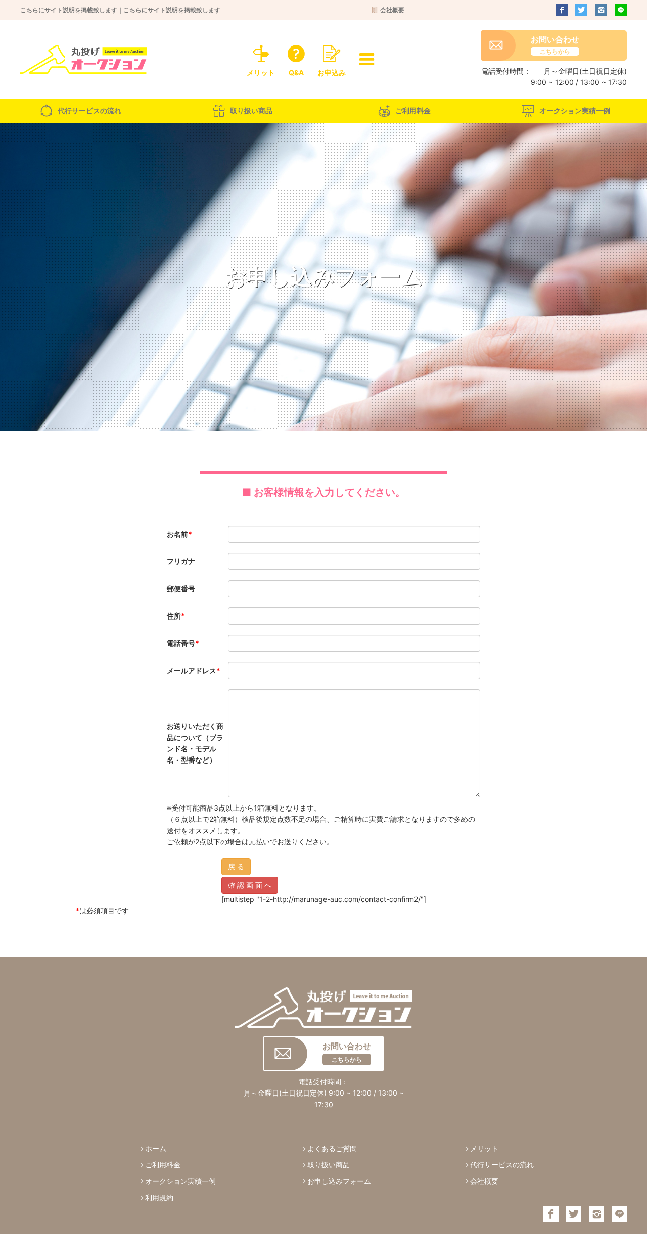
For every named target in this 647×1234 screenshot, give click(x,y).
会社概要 (392, 10)
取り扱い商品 (251, 110)
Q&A (296, 72)
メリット (261, 72)
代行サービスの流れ (89, 110)
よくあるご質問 (332, 1148)
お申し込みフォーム (339, 1181)
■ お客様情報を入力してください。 (323, 492)
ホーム (155, 1148)
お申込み (331, 72)
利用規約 (159, 1197)
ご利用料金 (413, 110)
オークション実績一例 (574, 110)
